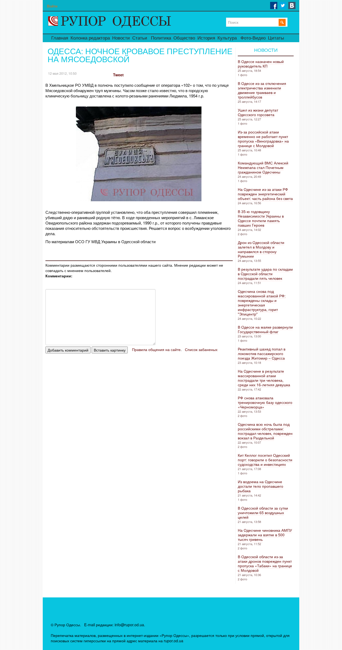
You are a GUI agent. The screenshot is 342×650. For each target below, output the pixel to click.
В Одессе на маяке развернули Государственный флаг (265, 329)
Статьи (139, 38)
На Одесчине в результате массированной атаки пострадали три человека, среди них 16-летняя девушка (264, 377)
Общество (184, 38)
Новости (121, 38)
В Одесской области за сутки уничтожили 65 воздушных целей (263, 512)
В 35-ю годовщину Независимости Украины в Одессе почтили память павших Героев (261, 218)
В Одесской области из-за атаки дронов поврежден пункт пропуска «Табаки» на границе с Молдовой (265, 563)
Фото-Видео (253, 38)
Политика (161, 38)
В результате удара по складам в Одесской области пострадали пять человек (265, 273)
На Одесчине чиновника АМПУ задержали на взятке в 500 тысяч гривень (265, 534)
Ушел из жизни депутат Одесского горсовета (258, 112)
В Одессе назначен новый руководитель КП (261, 64)
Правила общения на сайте (156, 349)
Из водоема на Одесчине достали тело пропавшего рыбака (260, 486)
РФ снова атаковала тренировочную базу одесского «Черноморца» (265, 402)
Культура (227, 38)
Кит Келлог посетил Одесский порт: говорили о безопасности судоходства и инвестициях (265, 459)
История (206, 38)
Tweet (118, 74)
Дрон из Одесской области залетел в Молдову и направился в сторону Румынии (261, 249)
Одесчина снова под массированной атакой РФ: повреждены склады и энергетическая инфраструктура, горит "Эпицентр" (262, 303)
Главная (59, 38)
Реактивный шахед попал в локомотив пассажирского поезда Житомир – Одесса (261, 353)
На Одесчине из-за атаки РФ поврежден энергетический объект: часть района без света (265, 194)
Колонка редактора (90, 38)
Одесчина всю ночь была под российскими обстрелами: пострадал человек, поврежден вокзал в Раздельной (265, 430)
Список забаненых (201, 349)
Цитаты (276, 38)
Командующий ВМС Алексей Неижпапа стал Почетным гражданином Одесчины (263, 167)
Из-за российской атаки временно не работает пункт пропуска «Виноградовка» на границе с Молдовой (263, 138)
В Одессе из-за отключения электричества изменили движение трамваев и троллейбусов (262, 90)
